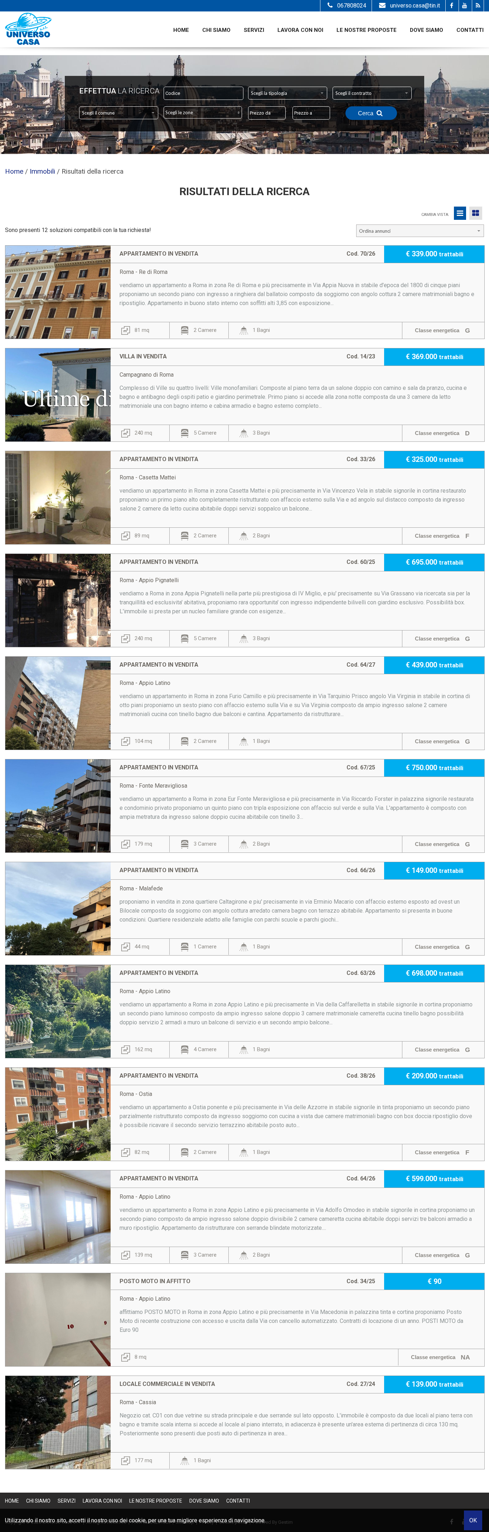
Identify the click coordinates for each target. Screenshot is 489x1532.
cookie (137, 1520)
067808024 (351, 5)
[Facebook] (451, 5)
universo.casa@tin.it (415, 5)
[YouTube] (464, 5)
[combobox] (287, 93)
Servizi (254, 30)
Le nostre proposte (367, 30)
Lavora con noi (300, 30)
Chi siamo (216, 30)
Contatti (470, 30)
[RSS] (478, 5)
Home (181, 30)
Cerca (366, 113)
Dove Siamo (426, 30)
